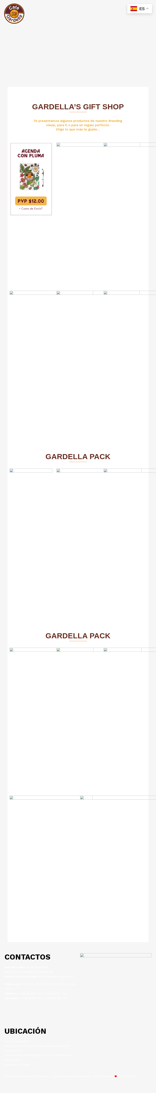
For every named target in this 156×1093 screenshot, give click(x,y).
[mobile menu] (116, 13)
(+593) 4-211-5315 (30, 984)
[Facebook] (20, 1013)
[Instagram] (9, 1013)
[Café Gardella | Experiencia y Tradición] (14, 13)
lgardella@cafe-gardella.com (55, 976)
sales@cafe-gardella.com (38, 972)
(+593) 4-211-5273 (53, 984)
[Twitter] (31, 1013)
